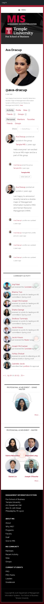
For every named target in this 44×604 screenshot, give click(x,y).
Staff (7, 537)
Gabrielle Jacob (18, 364)
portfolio (26, 366)
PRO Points (10, 575)
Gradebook (10, 582)
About (8, 523)
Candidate (28, 287)
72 (22, 375)
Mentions (21, 119)
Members (9, 551)
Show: (14, 129)
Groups (22, 114)
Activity (10, 110)
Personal (11, 119)
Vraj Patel (16, 284)
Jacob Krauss (17, 327)
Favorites (31, 119)
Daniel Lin (13, 476)
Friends (11, 114)
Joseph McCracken (20, 301)
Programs (10, 530)
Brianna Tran (17, 292)
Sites (26, 110)
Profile (18, 110)
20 (11, 375)
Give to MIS (10, 541)
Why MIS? (10, 527)
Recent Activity (12, 554)
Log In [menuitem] (4, 2)
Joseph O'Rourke (31, 476)
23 (18, 375)
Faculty (9, 534)
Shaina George (18, 310)
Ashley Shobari (18, 354)
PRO (7, 571)
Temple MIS (22, 20)
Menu (23, 10)
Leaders (9, 579)
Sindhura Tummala (20, 319)
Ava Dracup (20, 137)
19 (8, 375)
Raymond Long (31, 456)
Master (26, 340)
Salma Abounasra (13, 456)
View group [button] (25, 177)
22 (16, 375)
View (21, 105)
